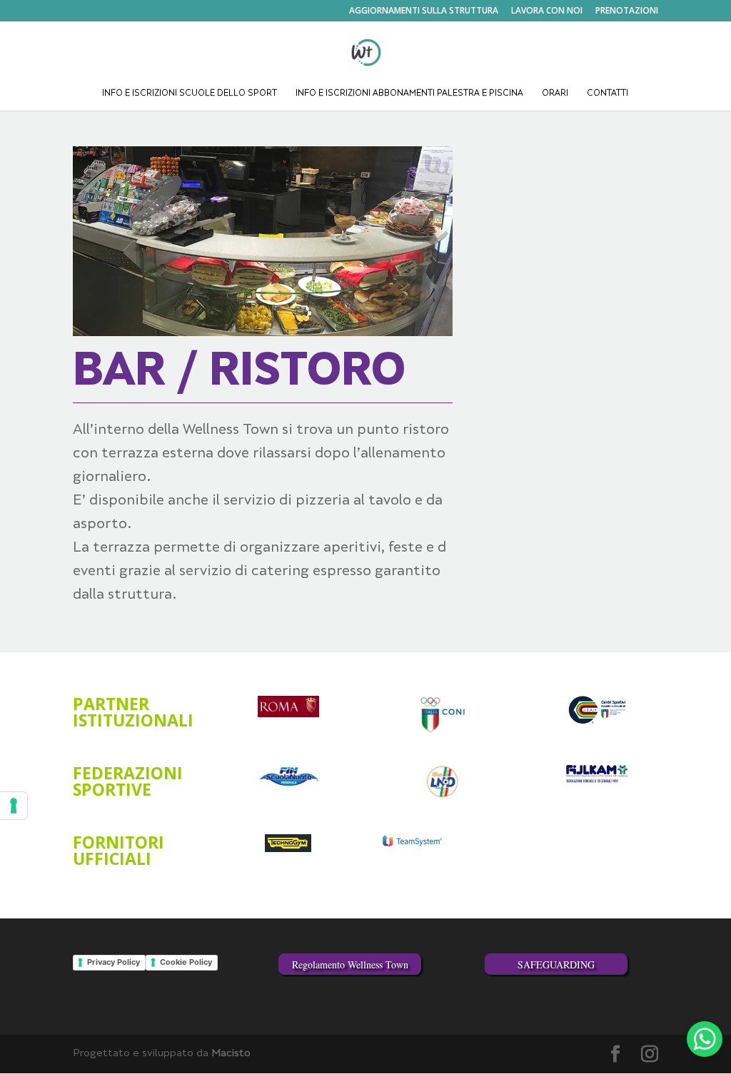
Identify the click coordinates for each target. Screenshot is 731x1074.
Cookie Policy (186, 962)
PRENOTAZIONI (626, 11)
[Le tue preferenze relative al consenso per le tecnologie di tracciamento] (13, 805)
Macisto (231, 1053)
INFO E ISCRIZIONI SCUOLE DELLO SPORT (189, 94)
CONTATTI (607, 94)
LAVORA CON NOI (547, 11)
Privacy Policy (113, 962)
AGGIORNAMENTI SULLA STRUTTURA (423, 11)
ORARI (555, 94)
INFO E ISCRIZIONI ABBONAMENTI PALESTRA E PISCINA (409, 94)
